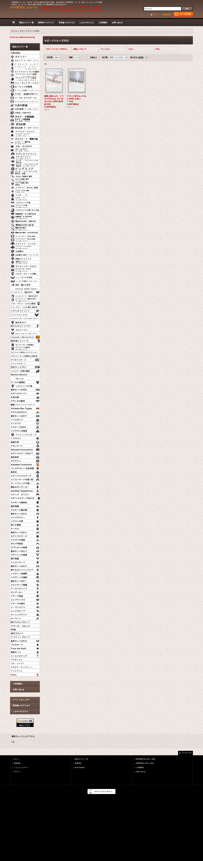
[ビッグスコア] (25, 168)
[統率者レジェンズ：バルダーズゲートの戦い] (25, 273)
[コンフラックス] (25, 599)
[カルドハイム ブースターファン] (25, 333)
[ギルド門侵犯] (25, 543)
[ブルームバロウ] (25, 146)
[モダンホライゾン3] (25, 153)
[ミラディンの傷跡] (25, 576)
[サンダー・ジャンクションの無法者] (25, 161)
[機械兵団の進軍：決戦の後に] (25, 220)
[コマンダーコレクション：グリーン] (25, 336)
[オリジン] (25, 494)
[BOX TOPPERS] (25, 408)
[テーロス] (25, 528)
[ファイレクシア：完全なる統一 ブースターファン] (25, 239)
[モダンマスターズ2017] (25, 453)
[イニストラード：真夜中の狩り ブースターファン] (25, 299)
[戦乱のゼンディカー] (25, 486)
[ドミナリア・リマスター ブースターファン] (25, 247)
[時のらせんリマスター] (25, 325)
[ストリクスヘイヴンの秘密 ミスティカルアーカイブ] (25, 78)
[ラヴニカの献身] (25, 400)
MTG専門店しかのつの (23, 7)
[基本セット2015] (25, 513)
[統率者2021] (25, 321)
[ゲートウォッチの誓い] (25, 482)
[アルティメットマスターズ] (25, 404)
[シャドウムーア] (25, 610)
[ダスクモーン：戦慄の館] (25, 138)
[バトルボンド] (25, 419)
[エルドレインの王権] (25, 385)
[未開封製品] (25, 52)
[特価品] (25, 674)
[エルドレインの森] (25, 202)
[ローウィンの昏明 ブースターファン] (25, 89)
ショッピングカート (21, 767)
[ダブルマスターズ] (25, 359)
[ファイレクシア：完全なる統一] (25, 235)
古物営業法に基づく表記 (145, 763)
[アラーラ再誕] (25, 595)
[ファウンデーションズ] (25, 131)
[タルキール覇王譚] (25, 509)
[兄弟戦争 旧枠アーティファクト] (25, 254)
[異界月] (25, 471)
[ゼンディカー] (25, 591)
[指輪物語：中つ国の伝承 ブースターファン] (25, 217)
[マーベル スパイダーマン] (25, 97)
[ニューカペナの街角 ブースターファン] (25, 280)
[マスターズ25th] (25, 426)
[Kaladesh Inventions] (25, 464)
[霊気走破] (25, 123)
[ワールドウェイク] (25, 588)
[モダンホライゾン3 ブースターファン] (25, 157)
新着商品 (78, 763)
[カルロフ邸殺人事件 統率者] (25, 183)
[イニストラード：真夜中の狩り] (25, 295)
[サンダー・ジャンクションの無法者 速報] (25, 172)
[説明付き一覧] (148, 57)
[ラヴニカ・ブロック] (25, 625)
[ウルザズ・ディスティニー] (25, 666)
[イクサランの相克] (25, 430)
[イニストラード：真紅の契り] (25, 292)
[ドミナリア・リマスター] (25, 243)
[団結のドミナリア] (25, 258)
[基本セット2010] (25, 640)
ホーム (16, 759)
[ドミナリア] (25, 423)
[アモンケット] (25, 445)
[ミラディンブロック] (25, 636)
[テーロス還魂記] (25, 381)
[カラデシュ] (25, 460)
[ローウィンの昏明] (25, 86)
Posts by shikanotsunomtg (22, 37)
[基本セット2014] (25, 532)
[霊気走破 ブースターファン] (25, 127)
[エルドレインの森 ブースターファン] (25, 205)
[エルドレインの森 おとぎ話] (25, 209)
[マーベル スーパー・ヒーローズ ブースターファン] (25, 67)
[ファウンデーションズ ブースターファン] (25, 134)
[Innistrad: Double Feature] (25, 288)
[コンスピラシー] (25, 517)
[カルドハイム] (25, 329)
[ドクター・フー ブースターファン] (25, 198)
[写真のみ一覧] (141, 57)
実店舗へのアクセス (21, 705)
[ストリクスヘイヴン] (25, 314)
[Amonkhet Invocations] (25, 449)
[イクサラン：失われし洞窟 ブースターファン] (25, 190)
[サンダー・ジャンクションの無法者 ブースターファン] (25, 164)
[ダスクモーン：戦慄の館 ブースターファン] (25, 142)
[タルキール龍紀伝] (25, 502)
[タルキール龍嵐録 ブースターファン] (25, 119)
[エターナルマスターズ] (25, 475)
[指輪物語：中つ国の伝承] (25, 213)
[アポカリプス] (25, 659)
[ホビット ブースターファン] (25, 59)
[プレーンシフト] (25, 663)
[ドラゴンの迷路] (25, 539)
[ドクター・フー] (25, 194)
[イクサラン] (25, 438)
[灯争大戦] (25, 396)
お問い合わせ (18, 689)
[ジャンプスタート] (25, 363)
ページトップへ (187, 753)
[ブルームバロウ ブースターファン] (25, 149)
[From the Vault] (25, 648)
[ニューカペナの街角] (25, 277)
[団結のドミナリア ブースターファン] (25, 262)
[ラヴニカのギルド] (25, 411)
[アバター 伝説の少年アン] (25, 93)
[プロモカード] (25, 644)
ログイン (155, 14)
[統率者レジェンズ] (25, 340)
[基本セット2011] (25, 580)
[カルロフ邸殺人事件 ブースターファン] (25, 179)
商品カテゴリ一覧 (81, 759)
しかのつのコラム (20, 711)
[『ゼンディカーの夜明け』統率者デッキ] (25, 355)
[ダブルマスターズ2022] (25, 265)
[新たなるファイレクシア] (25, 569)
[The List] (25, 378)
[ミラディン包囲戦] (25, 573)
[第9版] (25, 629)
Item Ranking (79, 767)
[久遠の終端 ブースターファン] (25, 108)
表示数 (50, 57)
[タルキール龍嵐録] (25, 116)
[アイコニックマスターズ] (25, 434)
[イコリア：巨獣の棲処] (25, 370)
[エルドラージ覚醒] (25, 584)
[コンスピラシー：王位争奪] (25, 467)
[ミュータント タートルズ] (25, 82)
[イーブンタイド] (25, 606)
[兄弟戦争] (25, 250)
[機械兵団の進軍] (25, 224)
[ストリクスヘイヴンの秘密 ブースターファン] (25, 74)
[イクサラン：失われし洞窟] (25, 187)
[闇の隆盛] (25, 558)
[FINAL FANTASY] (25, 112)
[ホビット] (25, 56)
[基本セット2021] (25, 366)
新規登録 (167, 14)
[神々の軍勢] (25, 524)
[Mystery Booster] (25, 374)
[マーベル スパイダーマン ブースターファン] (25, 101)
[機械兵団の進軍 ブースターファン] (25, 228)
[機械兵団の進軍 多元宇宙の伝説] (25, 232)
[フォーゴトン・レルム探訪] (25, 303)
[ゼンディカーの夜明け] (25, 344)
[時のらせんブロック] (25, 621)
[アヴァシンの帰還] (25, 554)
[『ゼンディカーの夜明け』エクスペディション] (25, 351)
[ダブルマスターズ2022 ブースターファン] (25, 269)
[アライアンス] (25, 670)
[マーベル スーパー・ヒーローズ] (25, 63)
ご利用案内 (17, 684)
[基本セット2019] (25, 415)
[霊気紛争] (25, 456)
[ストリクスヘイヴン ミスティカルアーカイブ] (25, 318)
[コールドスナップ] (25, 655)
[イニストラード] (25, 561)
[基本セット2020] (25, 389)
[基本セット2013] (25, 550)
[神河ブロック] (25, 633)
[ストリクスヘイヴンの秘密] (25, 71)
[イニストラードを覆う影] (25, 479)
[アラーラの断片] (25, 603)
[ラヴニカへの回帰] (25, 547)
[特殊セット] (25, 651)
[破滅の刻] (25, 441)
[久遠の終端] (25, 104)
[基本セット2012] (25, 565)
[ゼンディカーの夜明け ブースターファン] (25, 348)
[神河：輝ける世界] (25, 284)
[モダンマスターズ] (25, 535)
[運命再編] (25, 505)
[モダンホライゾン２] (25, 310)
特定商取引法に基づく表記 (145, 759)
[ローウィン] (25, 618)
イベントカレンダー (21, 700)
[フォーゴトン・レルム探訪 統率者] (25, 307)
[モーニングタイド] (25, 614)
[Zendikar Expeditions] (25, 490)
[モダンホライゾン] (25, 393)
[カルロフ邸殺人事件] (25, 176)
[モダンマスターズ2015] (25, 498)
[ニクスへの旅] (25, 520)
